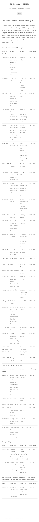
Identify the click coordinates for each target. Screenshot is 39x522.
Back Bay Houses (20, 4)
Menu (19, 13)
